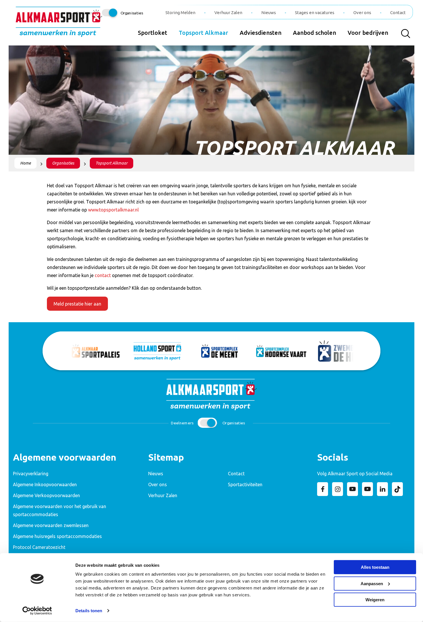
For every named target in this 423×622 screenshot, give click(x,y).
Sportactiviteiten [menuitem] (245, 484)
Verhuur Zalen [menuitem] (228, 12)
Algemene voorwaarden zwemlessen (51, 525)
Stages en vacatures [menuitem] (314, 12)
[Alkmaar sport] (59, 24)
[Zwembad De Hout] (335, 351)
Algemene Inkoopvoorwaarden (45, 484)
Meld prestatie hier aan (77, 303)
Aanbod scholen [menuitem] (314, 32)
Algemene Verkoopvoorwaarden (46, 495)
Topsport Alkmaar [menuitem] (203, 32)
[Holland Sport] (150, 350)
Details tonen (88, 610)
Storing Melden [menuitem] (180, 12)
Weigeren (374, 599)
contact (103, 275)
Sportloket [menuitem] (152, 32)
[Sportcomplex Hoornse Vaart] (273, 351)
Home (25, 163)
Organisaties (63, 163)
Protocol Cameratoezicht (39, 547)
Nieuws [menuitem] (268, 12)
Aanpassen (372, 583)
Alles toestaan (375, 567)
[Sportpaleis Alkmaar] (88, 350)
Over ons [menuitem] (362, 12)
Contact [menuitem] (398, 12)
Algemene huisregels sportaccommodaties (57, 536)
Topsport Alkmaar (111, 163)
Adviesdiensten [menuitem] (260, 32)
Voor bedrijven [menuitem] (368, 32)
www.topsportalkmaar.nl (113, 209)
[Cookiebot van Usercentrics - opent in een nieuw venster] (37, 610)
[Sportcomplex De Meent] (212, 350)
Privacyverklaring (30, 473)
